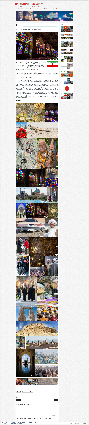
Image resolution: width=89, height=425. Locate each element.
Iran (17, 25)
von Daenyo (18, 26)
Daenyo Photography (29, 4)
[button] (30, 112)
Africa (37, 8)
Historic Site (34, 26)
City (27, 26)
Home (16, 8)
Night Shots (49, 26)
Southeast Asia (24, 8)
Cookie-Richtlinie (24, 423)
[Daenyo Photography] (44, 16)
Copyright (50, 8)
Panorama (52, 26)
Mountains (45, 26)
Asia (19, 8)
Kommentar (54, 415)
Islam (37, 26)
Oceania (45, 8)
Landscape (39, 26)
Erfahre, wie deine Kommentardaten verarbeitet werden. (42, 418)
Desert (30, 26)
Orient (29, 8)
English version (18, 100)
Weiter (56, 400)
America (33, 8)
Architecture (25, 26)
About (54, 8)
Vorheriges (19, 400)
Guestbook (58, 8)
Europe (41, 8)
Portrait (55, 26)
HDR (31, 26)
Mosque (43, 26)
